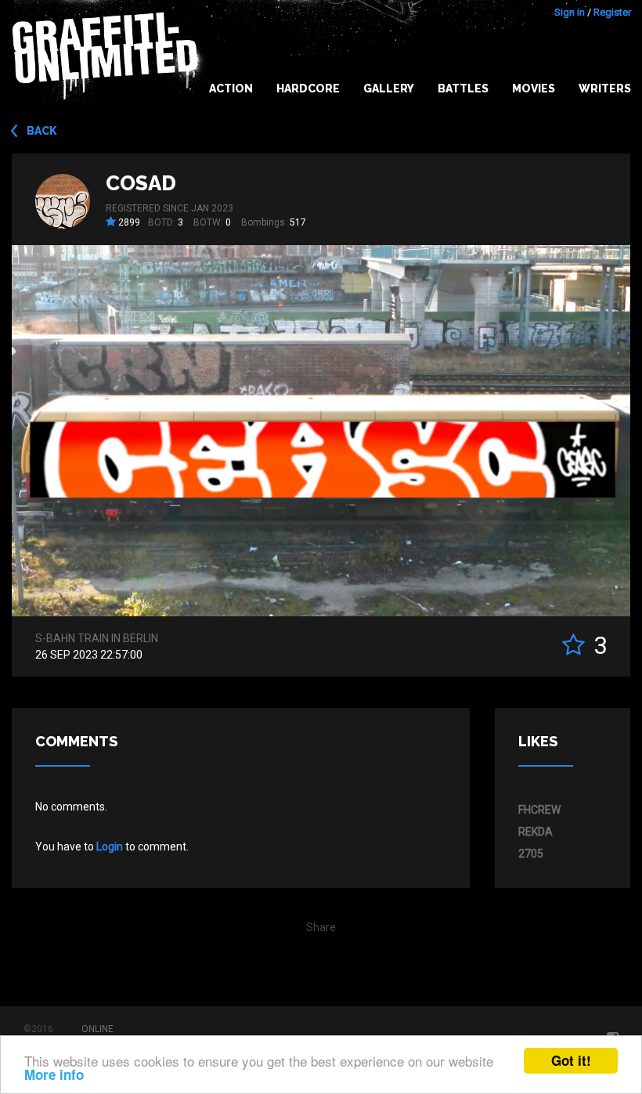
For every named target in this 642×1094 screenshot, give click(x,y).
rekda (535, 831)
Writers (605, 88)
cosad (141, 183)
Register (612, 12)
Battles (463, 88)
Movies (533, 88)
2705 (530, 853)
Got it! (571, 1060)
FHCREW (539, 809)
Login (109, 846)
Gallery (388, 88)
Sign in (569, 12)
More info (54, 1074)
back (42, 131)
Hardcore (308, 88)
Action (231, 88)
